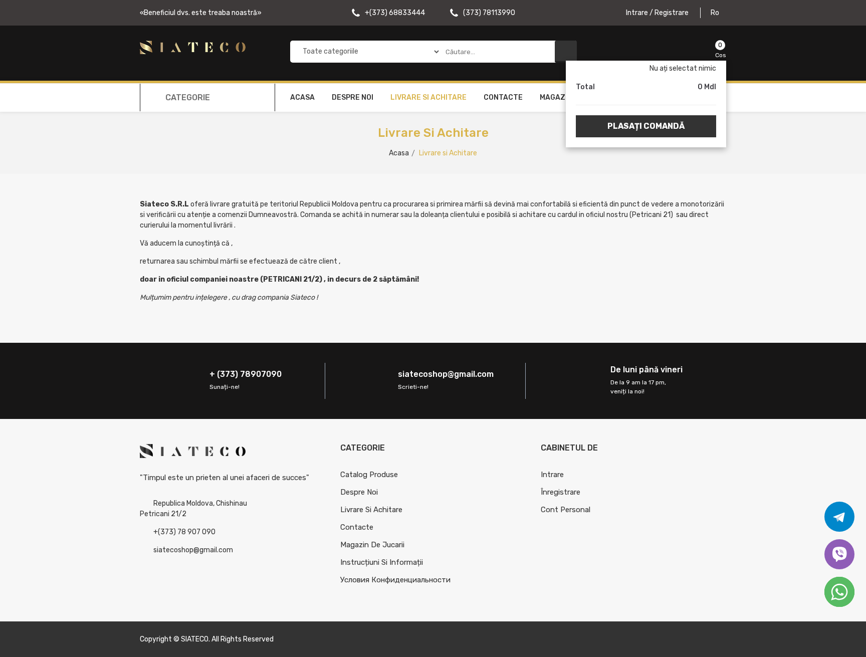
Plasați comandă (646, 126)
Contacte (503, 97)
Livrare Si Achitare (371, 509)
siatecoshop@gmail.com (446, 374)
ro (716, 13)
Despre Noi (359, 492)
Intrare (638, 13)
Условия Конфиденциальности (395, 579)
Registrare (672, 13)
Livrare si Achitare (428, 97)
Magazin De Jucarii (372, 544)
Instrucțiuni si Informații (381, 562)
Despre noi (352, 97)
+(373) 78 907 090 (184, 532)
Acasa (302, 97)
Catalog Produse (369, 474)
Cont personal (565, 509)
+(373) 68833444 (394, 13)
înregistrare (560, 492)
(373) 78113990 (488, 13)
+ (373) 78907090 (245, 374)
